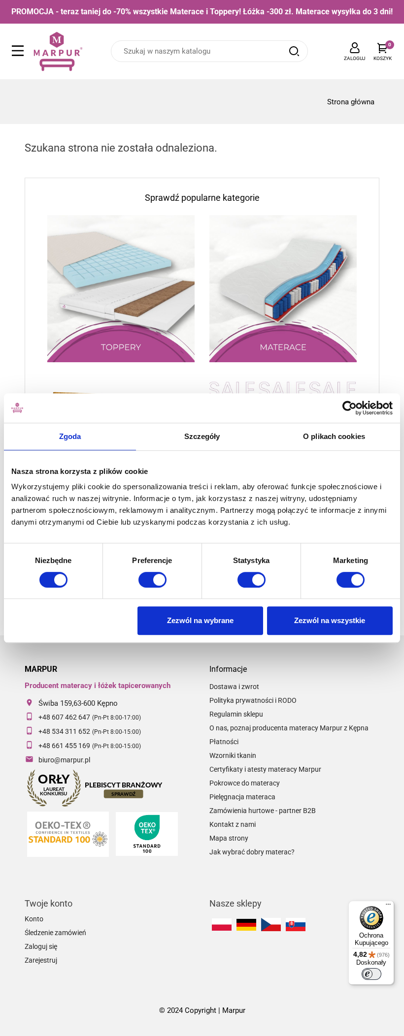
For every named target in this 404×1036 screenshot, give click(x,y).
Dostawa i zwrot (234, 687)
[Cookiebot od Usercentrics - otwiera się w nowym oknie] (349, 408)
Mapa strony (228, 838)
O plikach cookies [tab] (334, 436)
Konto (34, 919)
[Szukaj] (294, 51)
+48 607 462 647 (64, 717)
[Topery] (121, 288)
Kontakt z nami (232, 824)
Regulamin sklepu (236, 714)
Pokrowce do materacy (244, 783)
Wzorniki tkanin (232, 755)
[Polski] (221, 924)
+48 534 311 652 (64, 731)
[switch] (152, 580)
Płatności (223, 742)
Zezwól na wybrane (200, 620)
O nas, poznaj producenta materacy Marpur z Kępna (289, 728)
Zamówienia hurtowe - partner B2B (262, 811)
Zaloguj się (41, 946)
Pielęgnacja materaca (242, 797)
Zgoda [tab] (70, 436)
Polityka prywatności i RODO (253, 700)
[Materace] (283, 288)
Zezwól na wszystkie (329, 620)
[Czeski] (271, 924)
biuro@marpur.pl (64, 760)
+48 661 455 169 (64, 746)
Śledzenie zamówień (55, 933)
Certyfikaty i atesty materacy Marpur (265, 769)
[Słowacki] (295, 924)
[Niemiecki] (246, 924)
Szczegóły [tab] (202, 436)
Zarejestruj (41, 960)
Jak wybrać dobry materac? (252, 852)
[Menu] (388, 906)
